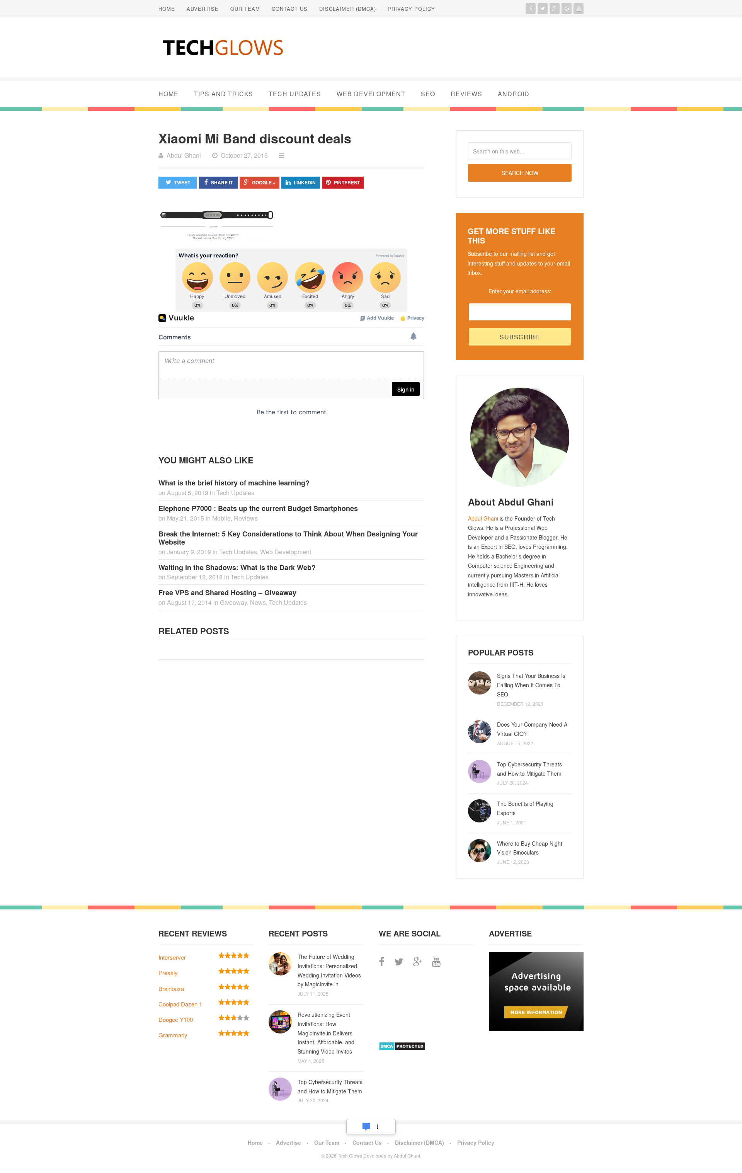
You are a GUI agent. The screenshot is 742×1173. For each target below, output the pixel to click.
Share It (222, 182)
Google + (264, 182)
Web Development (371, 93)
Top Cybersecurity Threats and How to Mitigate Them (529, 768)
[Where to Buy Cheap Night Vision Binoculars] (479, 850)
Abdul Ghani (483, 518)
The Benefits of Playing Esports (525, 808)
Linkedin (305, 182)
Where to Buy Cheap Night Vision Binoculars (529, 847)
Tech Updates (295, 93)
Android (513, 93)
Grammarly (172, 1035)
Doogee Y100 (175, 1019)
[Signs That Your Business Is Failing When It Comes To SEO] (479, 683)
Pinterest (347, 182)
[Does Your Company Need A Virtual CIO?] (479, 731)
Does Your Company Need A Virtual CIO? (532, 728)
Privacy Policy (411, 8)
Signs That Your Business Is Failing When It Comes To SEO (531, 685)
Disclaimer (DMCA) (347, 8)
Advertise (203, 8)
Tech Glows (349, 1155)
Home (166, 8)
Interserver (172, 957)
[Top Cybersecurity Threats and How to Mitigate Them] (479, 771)
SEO (428, 93)
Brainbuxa (171, 988)
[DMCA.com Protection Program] (402, 1048)
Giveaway (233, 602)
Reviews (466, 93)
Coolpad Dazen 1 (180, 1004)
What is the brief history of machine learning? (234, 483)
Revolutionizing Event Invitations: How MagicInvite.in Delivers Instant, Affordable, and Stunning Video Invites (326, 1033)
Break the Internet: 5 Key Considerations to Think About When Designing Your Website (288, 538)
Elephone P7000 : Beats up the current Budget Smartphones (258, 508)
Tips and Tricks (223, 93)
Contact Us (290, 8)
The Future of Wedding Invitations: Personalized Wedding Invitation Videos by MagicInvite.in (329, 970)
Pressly (168, 973)
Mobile (221, 518)
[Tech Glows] (222, 47)
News (258, 602)
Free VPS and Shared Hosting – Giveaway (227, 592)
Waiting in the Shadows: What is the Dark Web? (237, 567)
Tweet (182, 182)
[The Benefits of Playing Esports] (479, 810)
